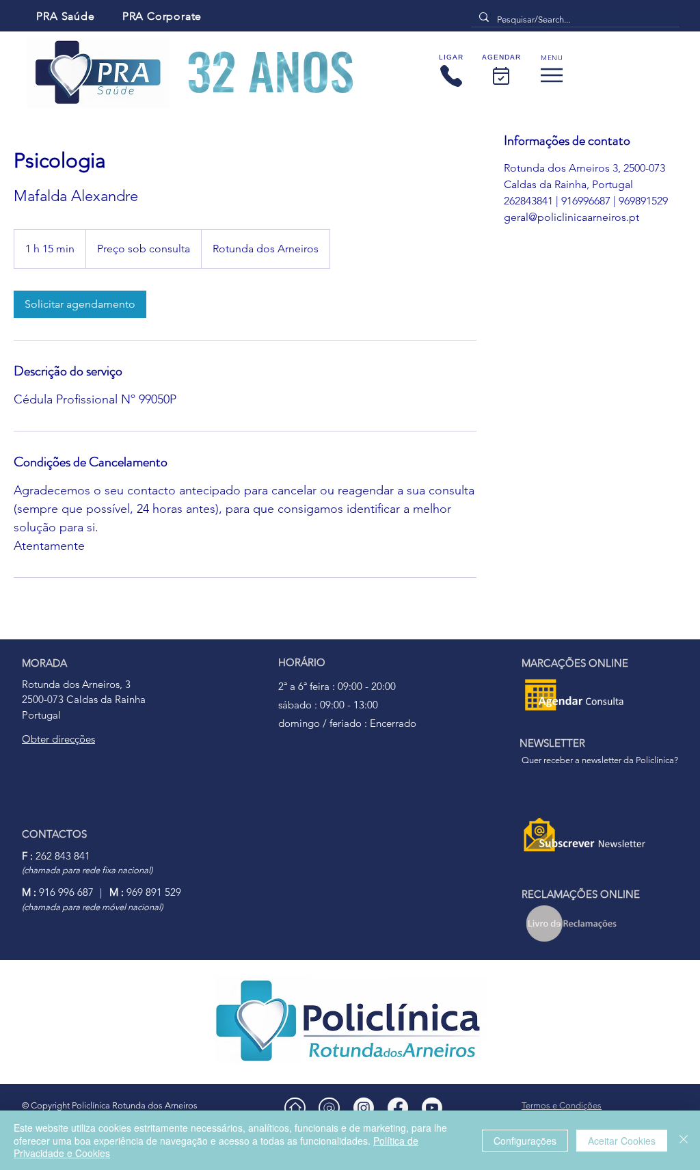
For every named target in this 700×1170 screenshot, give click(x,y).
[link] (80, 304)
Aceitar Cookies (622, 1140)
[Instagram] (363, 1108)
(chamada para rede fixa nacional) (87, 870)
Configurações (525, 1140)
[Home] (295, 1108)
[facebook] (398, 1108)
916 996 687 (58, 892)
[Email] (329, 1108)
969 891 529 (145, 892)
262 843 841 (56, 855)
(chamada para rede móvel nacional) (92, 907)
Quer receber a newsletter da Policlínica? (600, 760)
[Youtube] (432, 1108)
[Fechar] (683, 1140)
